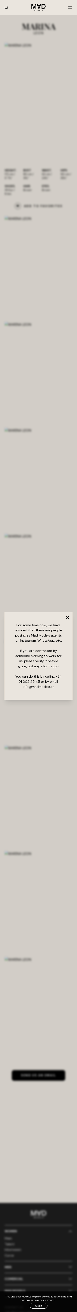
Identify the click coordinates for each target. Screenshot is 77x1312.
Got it (38, 1306)
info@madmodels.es (38, 686)
